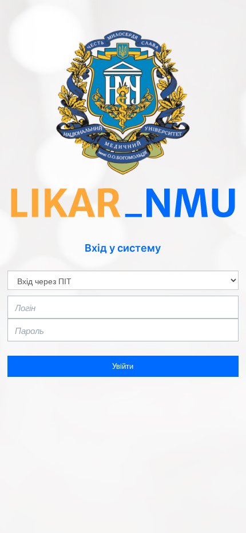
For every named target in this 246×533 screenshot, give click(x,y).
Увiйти (122, 365)
